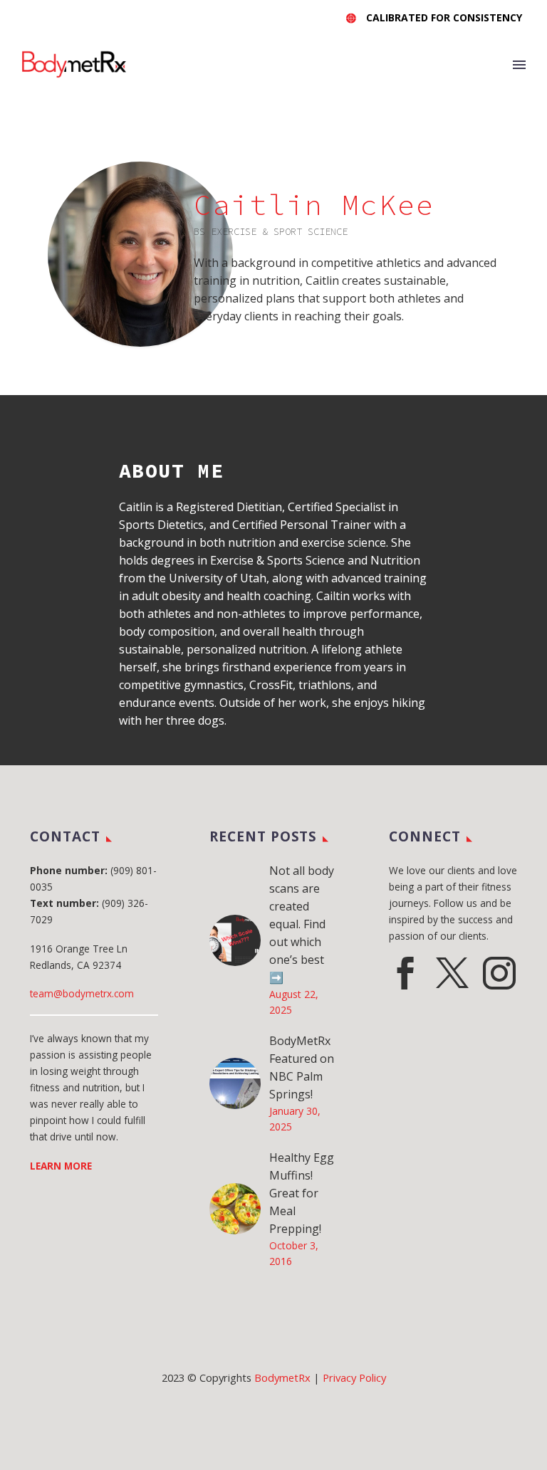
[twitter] (452, 973)
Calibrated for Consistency (444, 17)
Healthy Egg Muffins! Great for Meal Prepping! (301, 1193)
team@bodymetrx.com (82, 993)
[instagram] (499, 973)
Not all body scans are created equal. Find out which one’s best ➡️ (301, 924)
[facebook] (405, 973)
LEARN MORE (61, 1165)
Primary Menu (519, 64)
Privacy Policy (354, 1377)
